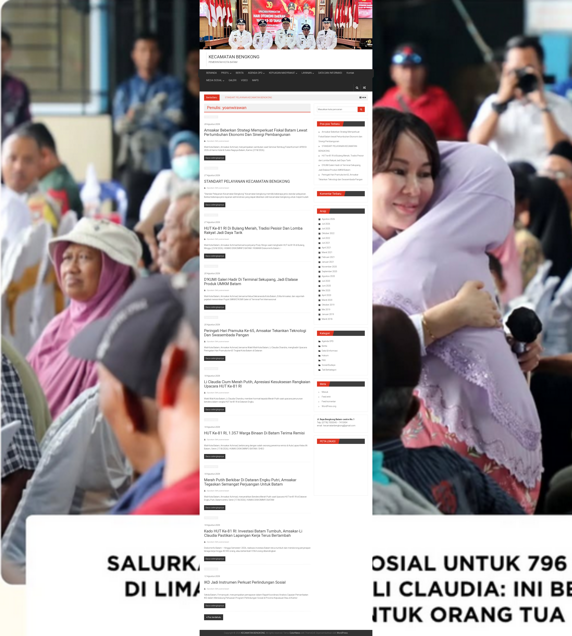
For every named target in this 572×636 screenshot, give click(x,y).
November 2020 (329, 266)
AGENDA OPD (255, 72)
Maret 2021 (327, 252)
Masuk (325, 392)
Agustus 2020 (328, 276)
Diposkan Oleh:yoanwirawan (217, 141)
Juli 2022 (326, 238)
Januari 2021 (328, 262)
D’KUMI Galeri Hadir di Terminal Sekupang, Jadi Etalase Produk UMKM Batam (260, 97)
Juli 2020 (326, 281)
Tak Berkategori (211, 117)
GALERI (233, 80)
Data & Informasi (330, 351)
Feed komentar (329, 401)
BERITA (240, 72)
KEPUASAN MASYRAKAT (282, 72)
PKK (324, 360)
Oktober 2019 (328, 305)
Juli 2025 (326, 228)
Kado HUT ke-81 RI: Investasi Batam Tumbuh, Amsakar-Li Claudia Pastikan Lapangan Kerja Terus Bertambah (253, 533)
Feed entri (326, 397)
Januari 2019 (328, 314)
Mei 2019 (326, 309)
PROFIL (225, 72)
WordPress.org (329, 406)
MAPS (255, 80)
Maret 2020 (327, 300)
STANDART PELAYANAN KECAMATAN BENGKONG (247, 181)
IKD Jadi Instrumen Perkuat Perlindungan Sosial (245, 582)
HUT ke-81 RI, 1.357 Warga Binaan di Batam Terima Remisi (254, 433)
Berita (324, 346)
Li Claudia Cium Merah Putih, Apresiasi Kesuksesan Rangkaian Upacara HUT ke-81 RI (257, 384)
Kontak (350, 72)
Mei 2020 (326, 290)
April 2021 (326, 247)
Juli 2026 (326, 224)
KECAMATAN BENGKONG (234, 56)
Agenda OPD (328, 341)
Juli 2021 (326, 243)
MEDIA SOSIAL (214, 80)
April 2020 (326, 295)
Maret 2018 (327, 319)
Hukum (325, 355)
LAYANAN (307, 72)
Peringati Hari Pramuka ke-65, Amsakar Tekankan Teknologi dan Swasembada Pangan (255, 332)
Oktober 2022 (328, 233)
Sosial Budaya (328, 365)
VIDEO (244, 80)
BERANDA (211, 72)
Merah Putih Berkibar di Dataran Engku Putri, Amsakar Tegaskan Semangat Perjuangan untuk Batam (250, 482)
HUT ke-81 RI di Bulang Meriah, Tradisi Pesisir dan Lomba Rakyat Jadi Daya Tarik (253, 230)
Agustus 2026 (328, 219)
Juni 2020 (326, 286)
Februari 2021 (328, 257)
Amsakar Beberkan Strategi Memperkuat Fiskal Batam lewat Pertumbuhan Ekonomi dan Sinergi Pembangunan (255, 132)
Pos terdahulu (214, 617)
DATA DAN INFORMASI (330, 72)
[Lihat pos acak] (364, 87)
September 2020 (329, 271)
